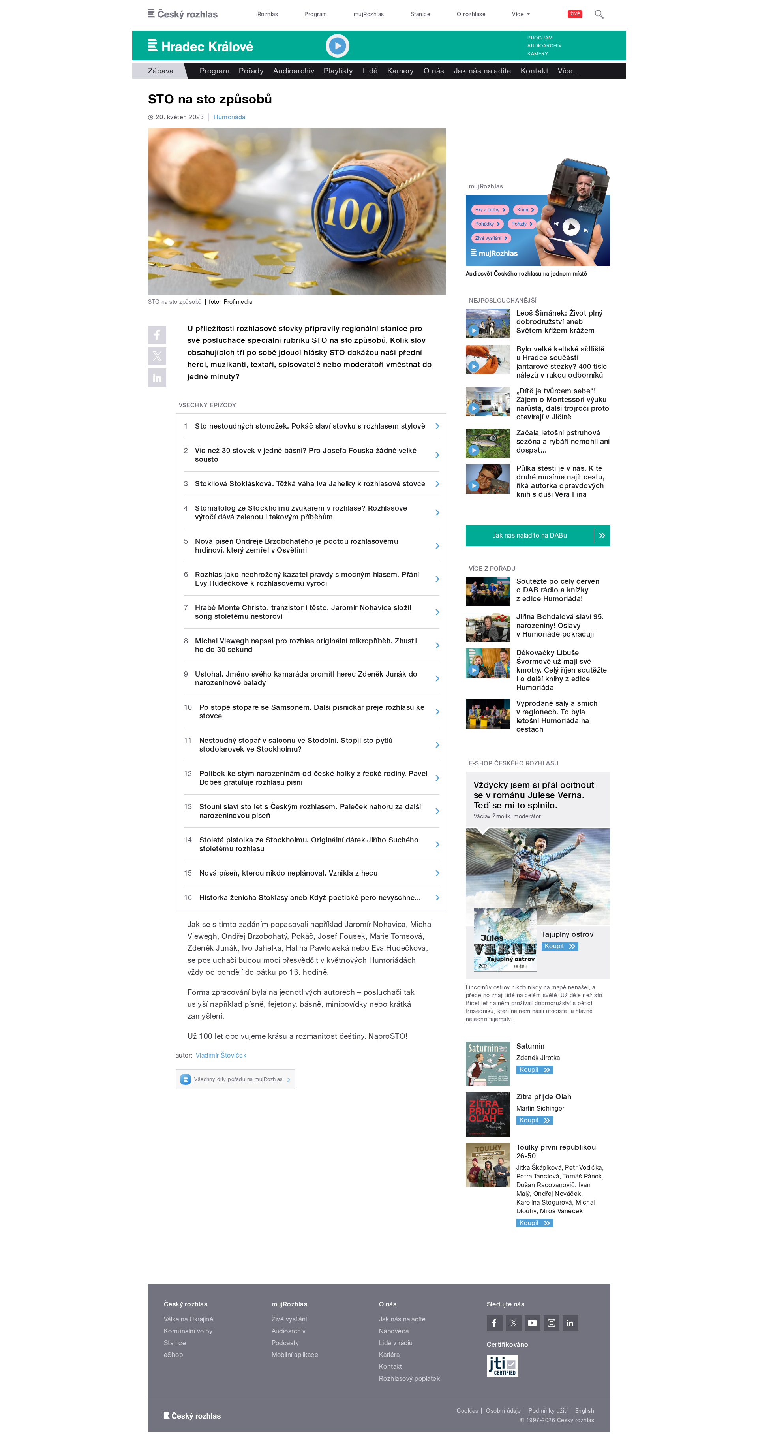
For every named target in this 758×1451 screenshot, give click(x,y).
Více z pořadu (492, 568)
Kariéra (389, 1355)
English (584, 1411)
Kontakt (534, 70)
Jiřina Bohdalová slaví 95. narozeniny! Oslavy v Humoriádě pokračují (560, 625)
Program (315, 14)
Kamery (537, 53)
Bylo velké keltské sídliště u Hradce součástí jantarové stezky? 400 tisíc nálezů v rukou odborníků (561, 362)
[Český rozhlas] (183, 14)
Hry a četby (487, 209)
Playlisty (338, 70)
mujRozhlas (369, 14)
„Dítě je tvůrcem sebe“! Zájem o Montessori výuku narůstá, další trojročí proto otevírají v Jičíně (563, 404)
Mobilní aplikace (295, 1355)
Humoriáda (229, 117)
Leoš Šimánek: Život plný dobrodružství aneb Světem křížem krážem (559, 322)
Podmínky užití (548, 1411)
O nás (434, 70)
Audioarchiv (544, 46)
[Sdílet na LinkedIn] (157, 377)
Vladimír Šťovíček (221, 1055)
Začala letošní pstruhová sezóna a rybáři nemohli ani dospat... (563, 441)
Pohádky (484, 224)
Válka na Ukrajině (188, 1319)
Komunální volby (188, 1331)
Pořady (251, 70)
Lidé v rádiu (396, 1343)
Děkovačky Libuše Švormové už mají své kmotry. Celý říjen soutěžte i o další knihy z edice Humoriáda (561, 670)
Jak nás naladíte (482, 70)
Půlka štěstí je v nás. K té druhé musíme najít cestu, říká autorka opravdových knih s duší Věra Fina (560, 481)
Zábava (161, 70)
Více (569, 70)
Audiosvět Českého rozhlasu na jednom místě (526, 274)
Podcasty (285, 1343)
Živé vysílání (488, 238)
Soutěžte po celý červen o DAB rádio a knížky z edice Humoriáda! (557, 590)
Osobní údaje (503, 1411)
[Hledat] (599, 14)
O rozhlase (471, 14)
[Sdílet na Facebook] (157, 335)
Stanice (420, 14)
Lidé (370, 70)
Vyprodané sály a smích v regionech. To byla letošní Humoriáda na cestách (557, 716)
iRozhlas (267, 14)
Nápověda (394, 1331)
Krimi (522, 209)
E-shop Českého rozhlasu (514, 763)
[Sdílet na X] (157, 356)
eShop (173, 1355)
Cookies (467, 1411)
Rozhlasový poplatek (409, 1378)
